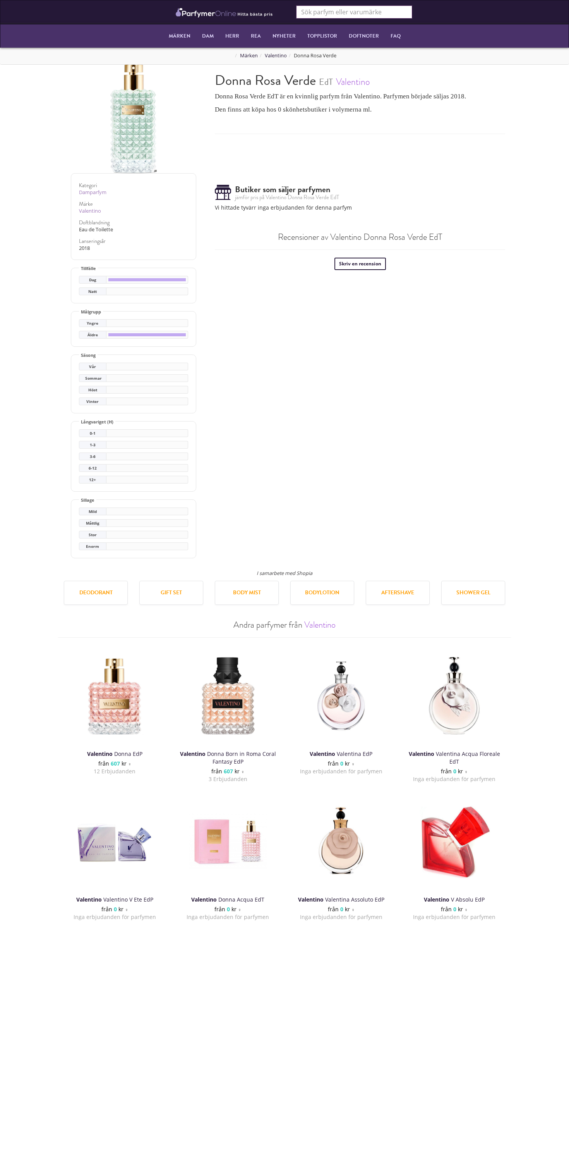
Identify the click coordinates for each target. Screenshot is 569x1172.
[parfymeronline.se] (224, 12)
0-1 (93, 433)
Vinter (92, 401)
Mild (93, 511)
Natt (92, 291)
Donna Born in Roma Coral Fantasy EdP (228, 757)
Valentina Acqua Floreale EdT (454, 757)
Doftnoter (364, 36)
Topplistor (322, 36)
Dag (92, 279)
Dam (208, 36)
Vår (92, 366)
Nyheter (284, 36)
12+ (92, 479)
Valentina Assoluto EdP (341, 899)
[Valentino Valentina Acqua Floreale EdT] (454, 695)
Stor (93, 534)
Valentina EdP (341, 753)
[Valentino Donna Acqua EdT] (228, 841)
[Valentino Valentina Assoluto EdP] (341, 841)
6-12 (93, 468)
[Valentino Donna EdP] (114, 695)
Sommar (93, 378)
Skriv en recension (360, 263)
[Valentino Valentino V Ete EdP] (114, 841)
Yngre (92, 323)
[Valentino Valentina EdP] (341, 695)
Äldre (92, 334)
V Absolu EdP (454, 899)
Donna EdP (114, 753)
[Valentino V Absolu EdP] (454, 841)
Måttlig (92, 523)
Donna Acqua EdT (227, 899)
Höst (92, 389)
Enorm (92, 546)
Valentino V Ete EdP (114, 899)
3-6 (93, 456)
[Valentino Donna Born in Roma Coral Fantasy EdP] (228, 695)
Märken (179, 36)
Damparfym (92, 192)
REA (256, 36)
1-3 (93, 444)
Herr (232, 36)
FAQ (396, 36)
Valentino (276, 55)
